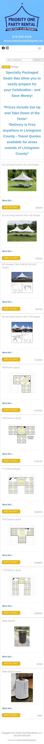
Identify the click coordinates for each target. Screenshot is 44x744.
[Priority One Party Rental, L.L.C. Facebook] (3, 49)
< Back (5, 67)
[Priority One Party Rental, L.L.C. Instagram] (7, 49)
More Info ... (7, 200)
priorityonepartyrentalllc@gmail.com (23, 40)
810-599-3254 (22, 36)
